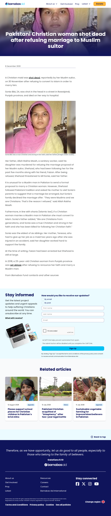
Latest (8, 490)
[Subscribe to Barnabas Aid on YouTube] (96, 484)
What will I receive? (14, 318)
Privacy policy (37, 504)
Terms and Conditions (16, 504)
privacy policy (89, 354)
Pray (77, 4)
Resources (45, 478)
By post (47, 303)
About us (9, 478)
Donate (99, 4)
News (66, 405)
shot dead (34, 77)
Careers (44, 482)
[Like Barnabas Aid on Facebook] (77, 484)
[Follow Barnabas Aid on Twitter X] (84, 484)
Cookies (50, 504)
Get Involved (66, 4)
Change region (93, 501)
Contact (44, 486)
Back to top (98, 436)
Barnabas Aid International (53, 490)
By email (48, 299)
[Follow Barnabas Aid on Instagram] (90, 484)
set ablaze (15, 265)
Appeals (31, 405)
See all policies (63, 504)
